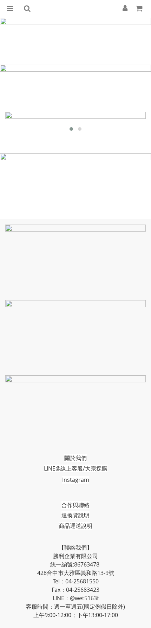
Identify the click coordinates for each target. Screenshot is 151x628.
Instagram (75, 480)
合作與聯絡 (75, 505)
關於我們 (75, 458)
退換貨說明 (75, 515)
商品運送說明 (75, 526)
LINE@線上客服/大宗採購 (75, 468)
